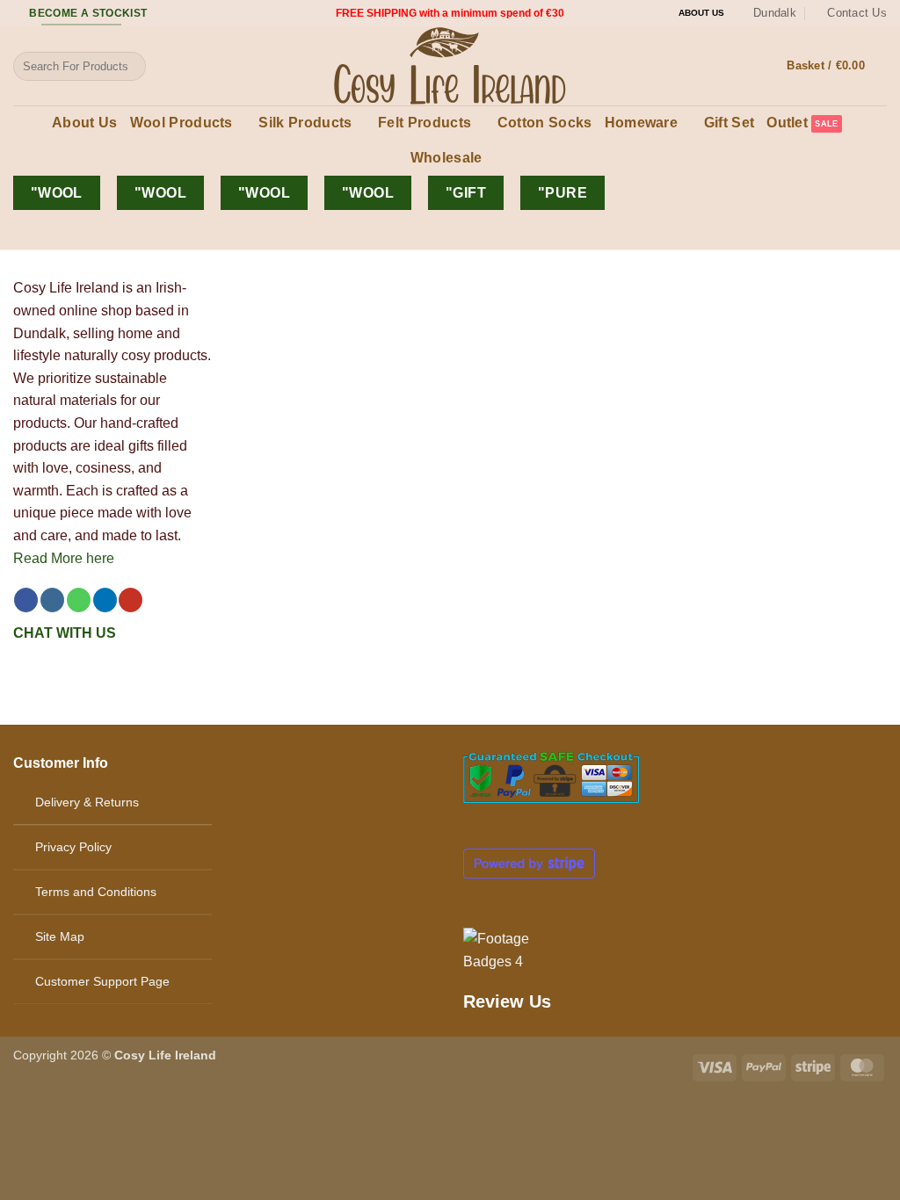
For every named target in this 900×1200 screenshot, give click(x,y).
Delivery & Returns (87, 802)
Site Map (59, 936)
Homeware (642, 122)
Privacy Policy (73, 847)
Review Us (507, 1001)
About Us (85, 122)
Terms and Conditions (95, 892)
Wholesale (446, 157)
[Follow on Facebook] (26, 600)
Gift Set (729, 122)
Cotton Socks (544, 122)
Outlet (787, 122)
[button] (837, 66)
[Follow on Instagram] (52, 600)
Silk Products (305, 122)
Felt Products (424, 122)
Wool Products (181, 122)
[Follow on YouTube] (130, 600)
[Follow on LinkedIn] (105, 600)
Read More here (63, 558)
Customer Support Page (102, 981)
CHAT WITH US (64, 632)
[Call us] (79, 600)
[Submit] (128, 67)
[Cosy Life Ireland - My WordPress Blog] (450, 65)
